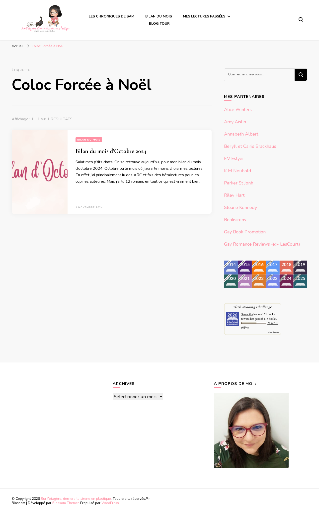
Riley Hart (234, 195)
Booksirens (235, 220)
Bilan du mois (158, 16)
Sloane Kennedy (240, 207)
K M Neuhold (237, 171)
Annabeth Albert (241, 134)
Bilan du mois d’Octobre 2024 (111, 151)
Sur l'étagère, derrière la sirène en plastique (76, 498)
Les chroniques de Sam (111, 16)
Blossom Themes (66, 503)
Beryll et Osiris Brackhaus (250, 146)
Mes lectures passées (204, 16)
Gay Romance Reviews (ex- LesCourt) (262, 244)
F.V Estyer (234, 159)
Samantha (247, 314)
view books (273, 332)
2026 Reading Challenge (252, 306)
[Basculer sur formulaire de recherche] (301, 19)
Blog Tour (159, 23)
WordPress (110, 503)
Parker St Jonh (238, 183)
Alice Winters (238, 110)
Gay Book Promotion (245, 232)
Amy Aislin (235, 122)
